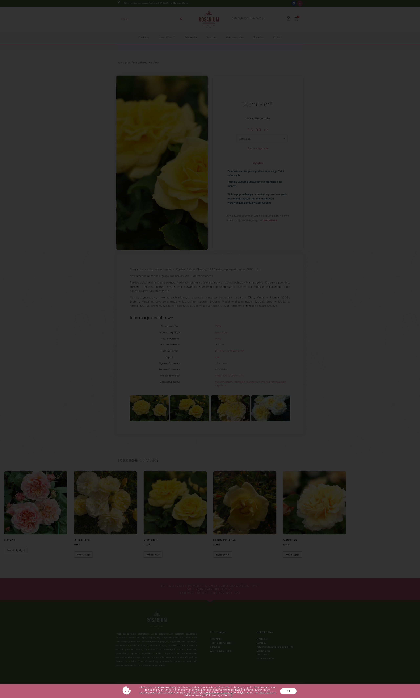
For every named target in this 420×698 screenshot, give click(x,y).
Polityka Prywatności (219, 695)
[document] (210, 349)
